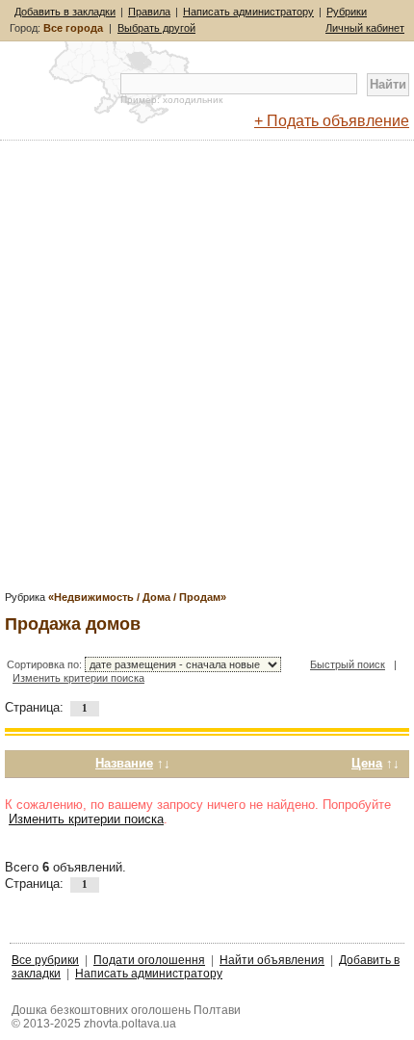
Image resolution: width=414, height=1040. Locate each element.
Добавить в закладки (65, 11)
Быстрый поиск (347, 664)
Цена (366, 763)
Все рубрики (45, 960)
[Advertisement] (207, 372)
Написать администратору (248, 11)
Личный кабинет (364, 28)
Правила (149, 11)
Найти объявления (272, 960)
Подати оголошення (149, 960)
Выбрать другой (156, 28)
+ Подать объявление (331, 121)
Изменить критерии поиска (78, 678)
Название (124, 763)
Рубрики (346, 11)
